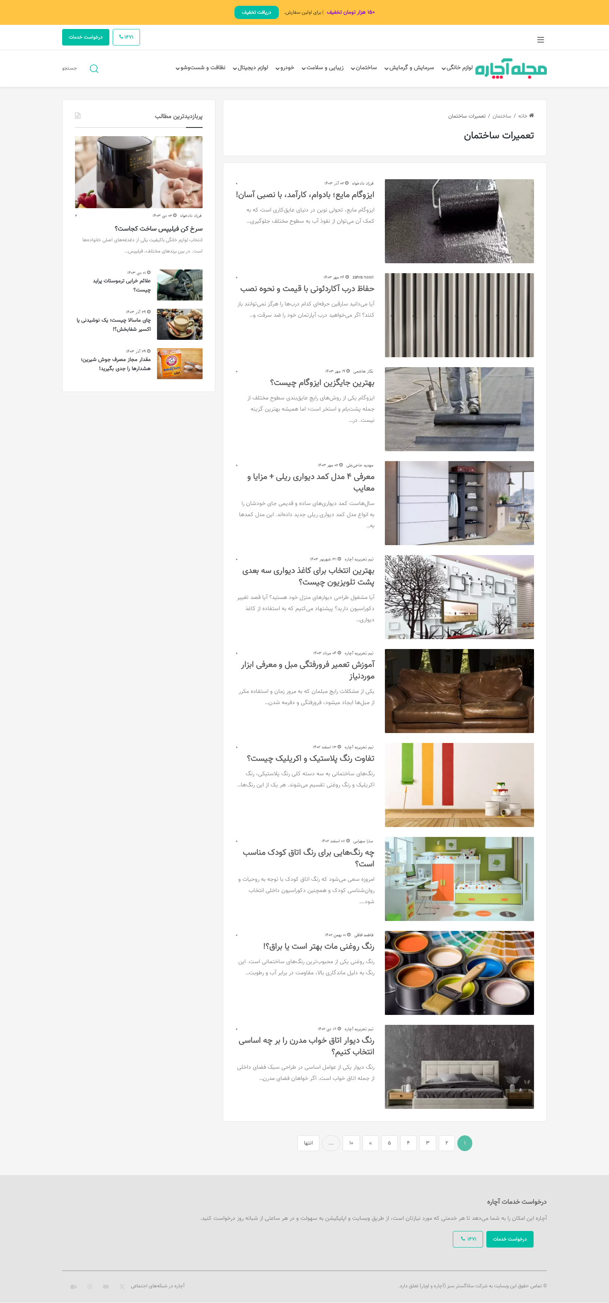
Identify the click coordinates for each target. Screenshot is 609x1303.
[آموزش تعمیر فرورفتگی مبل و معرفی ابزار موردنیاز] (459, 691)
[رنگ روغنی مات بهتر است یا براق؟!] (459, 973)
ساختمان (366, 67)
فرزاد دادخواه (362, 183)
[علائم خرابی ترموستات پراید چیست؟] (180, 285)
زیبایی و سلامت (325, 67)
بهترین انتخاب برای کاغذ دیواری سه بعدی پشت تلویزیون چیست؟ (308, 576)
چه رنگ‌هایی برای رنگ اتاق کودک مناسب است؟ (309, 858)
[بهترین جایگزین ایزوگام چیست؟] (459, 409)
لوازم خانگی (460, 67)
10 (351, 1143)
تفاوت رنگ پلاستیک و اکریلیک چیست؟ (311, 758)
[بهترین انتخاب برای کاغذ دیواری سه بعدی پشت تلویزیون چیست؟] (459, 597)
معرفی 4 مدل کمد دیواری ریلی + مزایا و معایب (311, 482)
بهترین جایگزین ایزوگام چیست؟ (322, 382)
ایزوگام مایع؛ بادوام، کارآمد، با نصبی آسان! (305, 195)
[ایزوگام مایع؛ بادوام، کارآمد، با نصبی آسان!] (459, 221)
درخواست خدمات (86, 37)
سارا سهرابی (363, 841)
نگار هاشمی (363, 371)
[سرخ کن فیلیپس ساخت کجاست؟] (139, 172)
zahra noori (363, 277)
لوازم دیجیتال (253, 67)
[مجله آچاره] (511, 68)
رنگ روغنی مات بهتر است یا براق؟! (319, 946)
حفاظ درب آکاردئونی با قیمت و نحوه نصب (307, 289)
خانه (523, 116)
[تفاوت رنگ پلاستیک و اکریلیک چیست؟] (459, 785)
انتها (308, 1143)
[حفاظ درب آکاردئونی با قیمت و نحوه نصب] (459, 315)
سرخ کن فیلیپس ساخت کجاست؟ (159, 229)
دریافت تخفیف (256, 12)
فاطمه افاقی (363, 935)
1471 (128, 37)
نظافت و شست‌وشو (203, 67)
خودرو (287, 67)
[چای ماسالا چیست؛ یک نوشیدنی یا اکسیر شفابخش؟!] (180, 324)
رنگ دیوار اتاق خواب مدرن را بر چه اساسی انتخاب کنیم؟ (307, 1046)
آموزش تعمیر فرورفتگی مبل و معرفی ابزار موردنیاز (308, 670)
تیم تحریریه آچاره (359, 559)
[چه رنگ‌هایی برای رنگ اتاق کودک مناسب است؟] (459, 879)
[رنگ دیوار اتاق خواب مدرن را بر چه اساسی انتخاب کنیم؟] (459, 1067)
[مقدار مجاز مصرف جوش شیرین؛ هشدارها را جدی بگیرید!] (180, 363)
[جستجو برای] (94, 68)
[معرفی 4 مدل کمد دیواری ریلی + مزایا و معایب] (459, 503)
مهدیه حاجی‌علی (359, 465)
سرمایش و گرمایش (411, 67)
